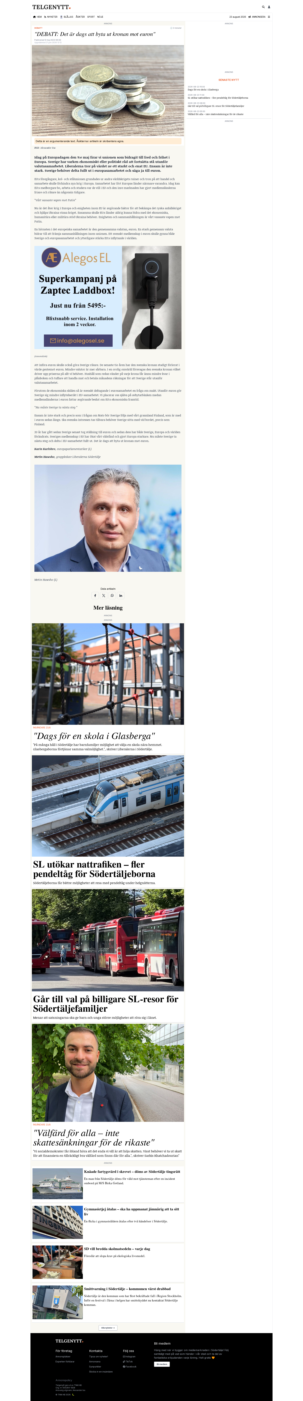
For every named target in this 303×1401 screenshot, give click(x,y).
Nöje (100, 16)
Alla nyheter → (108, 1328)
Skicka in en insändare (101, 1371)
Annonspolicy (64, 1380)
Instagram (130, 1356)
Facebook (131, 1366)
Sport (91, 16)
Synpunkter (95, 1366)
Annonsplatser (63, 1356)
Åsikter (80, 16)
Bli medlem (162, 1364)
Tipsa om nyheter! (98, 1356)
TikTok (129, 1361)
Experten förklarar (65, 1361)
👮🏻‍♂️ (66, 16)
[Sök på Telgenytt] (263, 7)
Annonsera (94, 1361)
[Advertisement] (229, 48)
